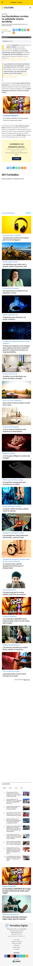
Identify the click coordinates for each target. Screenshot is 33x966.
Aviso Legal (16, 939)
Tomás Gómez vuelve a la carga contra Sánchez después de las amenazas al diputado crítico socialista (14, 836)
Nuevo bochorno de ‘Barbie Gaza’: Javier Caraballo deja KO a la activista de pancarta (13, 843)
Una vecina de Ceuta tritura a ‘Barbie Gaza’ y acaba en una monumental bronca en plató (13, 814)
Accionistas (16, 949)
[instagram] (17, 956)
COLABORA (17, 158)
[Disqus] (16, 706)
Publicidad (16, 945)
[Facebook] (14, 30)
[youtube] (11, 956)
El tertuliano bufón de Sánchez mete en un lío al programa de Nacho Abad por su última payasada (14, 794)
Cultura (9, 7)
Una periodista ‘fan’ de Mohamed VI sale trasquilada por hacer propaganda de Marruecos (14, 801)
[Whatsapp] (22, 30)
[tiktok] (14, 956)
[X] (8, 956)
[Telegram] (25, 30)
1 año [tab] (21, 788)
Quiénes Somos (16, 947)
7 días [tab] (10, 788)
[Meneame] (28, 30)
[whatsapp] (24, 956)
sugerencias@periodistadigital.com (16, 936)
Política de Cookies (16, 943)
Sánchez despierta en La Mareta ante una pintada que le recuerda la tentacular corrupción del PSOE (13, 821)
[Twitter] (16, 30)
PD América (5, 29)
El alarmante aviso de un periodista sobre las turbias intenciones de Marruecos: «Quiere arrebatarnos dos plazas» (13, 850)
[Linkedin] (19, 30)
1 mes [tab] (15, 788)
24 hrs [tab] (4, 788)
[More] (14, 33)
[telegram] (21, 956)
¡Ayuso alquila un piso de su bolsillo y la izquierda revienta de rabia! (13, 808)
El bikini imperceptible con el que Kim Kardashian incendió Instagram (16, 75)
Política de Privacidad (16, 941)
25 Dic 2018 (4, 31)
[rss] (27, 956)
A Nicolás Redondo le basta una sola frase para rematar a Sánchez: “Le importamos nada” (14, 858)
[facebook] (5, 956)
